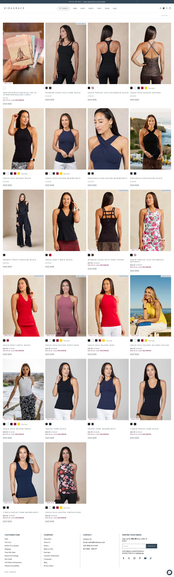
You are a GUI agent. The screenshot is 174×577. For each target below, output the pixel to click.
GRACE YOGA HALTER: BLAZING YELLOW (149, 345)
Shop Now (7, 104)
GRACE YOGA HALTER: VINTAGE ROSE (63, 512)
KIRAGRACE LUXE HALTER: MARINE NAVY (107, 178)
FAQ (6, 539)
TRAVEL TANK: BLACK (55, 429)
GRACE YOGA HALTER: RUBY (101, 345)
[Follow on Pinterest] (140, 558)
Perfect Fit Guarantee (12, 546)
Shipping (8, 549)
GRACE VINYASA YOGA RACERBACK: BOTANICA (147, 261)
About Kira (47, 539)
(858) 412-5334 (92, 545)
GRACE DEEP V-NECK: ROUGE (16, 345)
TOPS (99, 8)
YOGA (107, 8)
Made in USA (48, 549)
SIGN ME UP (151, 546)
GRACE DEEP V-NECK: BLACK (58, 260)
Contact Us (87, 539)
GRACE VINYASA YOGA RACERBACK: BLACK (108, 93)
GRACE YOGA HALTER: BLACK (17, 178)
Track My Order (10, 552)
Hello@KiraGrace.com (96, 542)
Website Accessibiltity (12, 566)
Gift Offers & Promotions (13, 562)
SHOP (82, 8)
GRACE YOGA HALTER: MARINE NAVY (63, 178)
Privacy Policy (48, 566)
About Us (47, 542)
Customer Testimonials (51, 556)
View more (151, 88)
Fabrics (46, 546)
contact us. (139, 553)
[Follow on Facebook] (123, 558)
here (128, 551)
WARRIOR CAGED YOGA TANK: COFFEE (106, 260)
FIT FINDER (63, 8)
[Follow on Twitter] (129, 558)
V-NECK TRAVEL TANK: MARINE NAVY (21, 512)
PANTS (91, 8)
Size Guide (8, 559)
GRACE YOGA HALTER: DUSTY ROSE (62, 345)
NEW (75, 8)
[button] (169, 572)
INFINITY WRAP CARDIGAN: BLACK (19, 260)
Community (48, 559)
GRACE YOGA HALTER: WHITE (17, 429)
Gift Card (8, 542)
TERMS (99, 2)
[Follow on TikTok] (150, 558)
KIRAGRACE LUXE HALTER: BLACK (146, 178)
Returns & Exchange (11, 556)
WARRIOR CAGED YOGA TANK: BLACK (63, 93)
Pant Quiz (47, 552)
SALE (115, 8)
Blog (45, 562)
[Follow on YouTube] (145, 558)
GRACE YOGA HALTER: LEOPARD (145, 93)
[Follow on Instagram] (134, 558)
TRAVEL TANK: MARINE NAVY (102, 429)
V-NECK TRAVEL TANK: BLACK (144, 429)
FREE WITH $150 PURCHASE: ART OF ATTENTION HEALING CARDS (20, 94)
